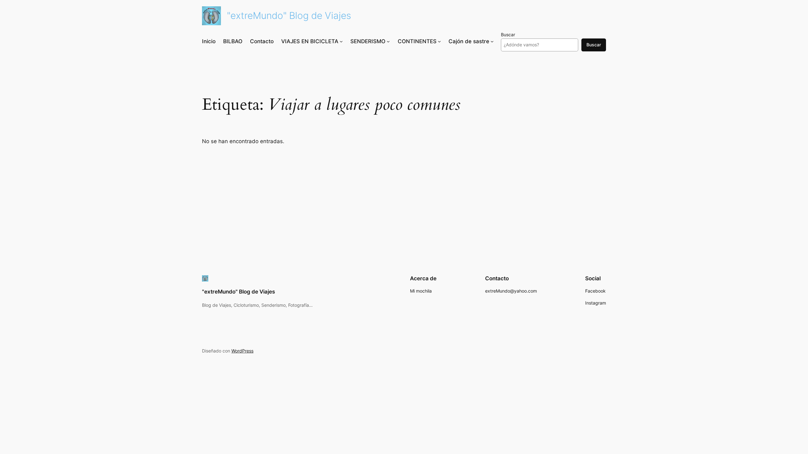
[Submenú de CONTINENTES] (439, 41)
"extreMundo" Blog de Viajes (289, 15)
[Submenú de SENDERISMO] (388, 41)
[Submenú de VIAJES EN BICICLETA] (341, 41)
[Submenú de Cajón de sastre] (492, 41)
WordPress (242, 350)
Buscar (508, 34)
